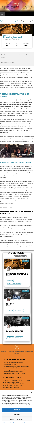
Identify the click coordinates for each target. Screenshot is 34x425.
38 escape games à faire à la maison (12, 385)
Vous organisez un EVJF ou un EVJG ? (13, 384)
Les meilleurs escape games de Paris (13, 362)
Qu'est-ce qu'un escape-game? (11, 382)
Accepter (17, 410)
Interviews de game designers (11, 387)
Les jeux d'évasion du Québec (11, 368)
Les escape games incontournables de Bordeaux (16, 366)
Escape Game (16, 21)
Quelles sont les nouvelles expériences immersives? (16, 380)
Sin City (24, 234)
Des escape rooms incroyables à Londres (14, 373)
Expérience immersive (6, 21)
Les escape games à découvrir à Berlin (13, 371)
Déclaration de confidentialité (20, 423)
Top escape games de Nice (10, 364)
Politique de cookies (7, 423)
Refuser (17, 414)
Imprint (29, 423)
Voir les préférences (17, 419)
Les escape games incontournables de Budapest (16, 370)
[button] (31, 392)
